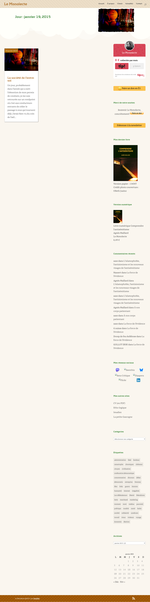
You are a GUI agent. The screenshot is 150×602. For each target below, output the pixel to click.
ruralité (126, 508)
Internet (127, 491)
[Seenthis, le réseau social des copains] (129, 370)
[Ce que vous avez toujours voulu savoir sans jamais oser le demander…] (138, 381)
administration (120, 460)
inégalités (135, 491)
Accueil (101, 3)
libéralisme (140, 495)
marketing (134, 500)
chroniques (129, 464)
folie (121, 486)
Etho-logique (119, 407)
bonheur (136, 460)
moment (117, 504)
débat (138, 478)
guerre (127, 486)
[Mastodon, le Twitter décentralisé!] (117, 371)
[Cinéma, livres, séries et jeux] (122, 375)
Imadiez (117, 412)
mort (125, 504)
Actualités (129, 3)
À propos (110, 3)
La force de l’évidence (134, 323)
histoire (135, 486)
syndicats (134, 513)
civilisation (126, 469)
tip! (121, 66)
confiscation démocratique (124, 473)
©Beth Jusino (120, 190)
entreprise (129, 482)
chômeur (139, 464)
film (115, 486)
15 (129, 569)
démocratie (118, 482)
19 (115, 573)
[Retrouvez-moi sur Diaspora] (138, 375)
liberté (131, 495)
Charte (119, 3)
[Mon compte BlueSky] (141, 371)
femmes (138, 482)
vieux (123, 517)
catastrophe (118, 464)
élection (126, 522)
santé (133, 508)
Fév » (122, 581)
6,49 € (116, 239)
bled (129, 460)
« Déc (116, 581)
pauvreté (139, 504)
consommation (120, 478)
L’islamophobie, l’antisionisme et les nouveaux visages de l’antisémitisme (128, 264)
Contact (139, 3)
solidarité (125, 513)
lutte (116, 500)
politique (117, 508)
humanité (118, 491)
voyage (138, 517)
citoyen (117, 469)
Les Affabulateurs (120, 495)
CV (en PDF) (119, 403)
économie (117, 522)
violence (131, 517)
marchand (124, 500)
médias (131, 504)
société (116, 513)
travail (116, 517)
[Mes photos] (122, 380)
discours (131, 478)
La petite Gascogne (122, 416)
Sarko (139, 508)
